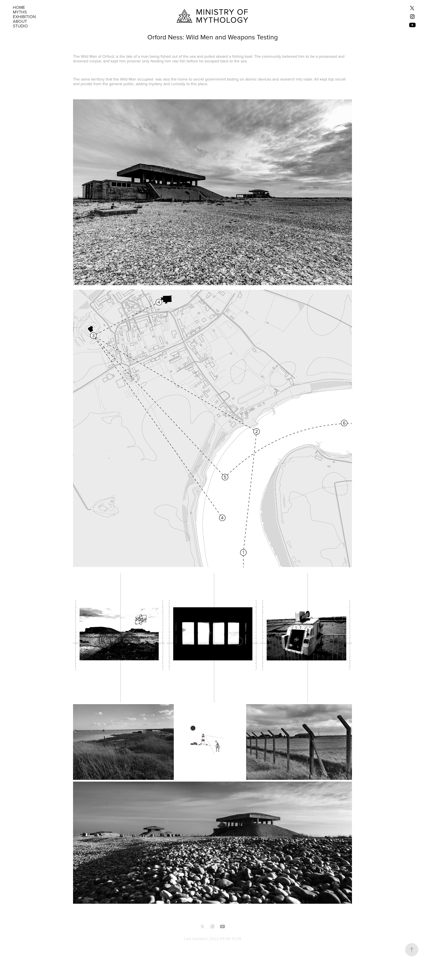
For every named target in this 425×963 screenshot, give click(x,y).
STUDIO (20, 26)
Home (19, 7)
